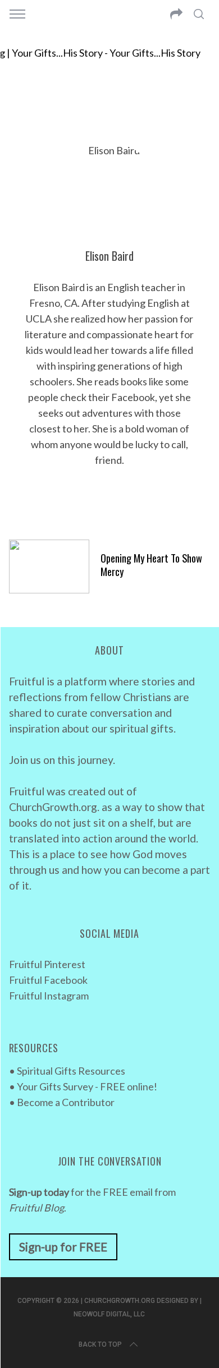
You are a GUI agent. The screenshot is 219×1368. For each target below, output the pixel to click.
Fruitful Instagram (49, 995)
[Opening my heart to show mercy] (49, 566)
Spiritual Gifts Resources (71, 1071)
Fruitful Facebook (48, 980)
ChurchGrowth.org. (54, 806)
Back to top (100, 1344)
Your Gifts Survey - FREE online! (87, 1086)
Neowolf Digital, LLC (109, 1314)
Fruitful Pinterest (47, 964)
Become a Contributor (66, 1102)
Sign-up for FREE (63, 1247)
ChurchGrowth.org (119, 1301)
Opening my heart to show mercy (151, 564)
